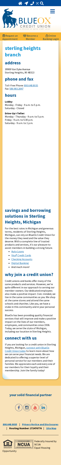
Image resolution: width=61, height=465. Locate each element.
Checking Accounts (21, 259)
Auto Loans (17, 251)
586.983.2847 (16, 88)
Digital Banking (20, 263)
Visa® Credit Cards (21, 255)
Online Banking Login (51, 36)
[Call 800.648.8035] (32, 3)
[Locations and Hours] (27, 3)
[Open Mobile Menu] (52, 11)
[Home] (20, 3)
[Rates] (37, 3)
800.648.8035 (31, 85)
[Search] (42, 3)
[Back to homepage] (26, 19)
